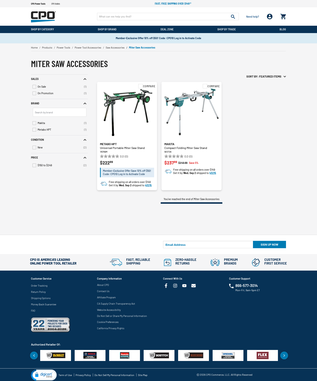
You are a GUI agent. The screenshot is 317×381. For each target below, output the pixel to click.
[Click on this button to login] (270, 16)
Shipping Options (41, 298)
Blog (283, 29)
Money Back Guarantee (43, 304)
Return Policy (38, 291)
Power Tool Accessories (88, 47)
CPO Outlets (55, 3)
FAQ (33, 310)
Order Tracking (39, 285)
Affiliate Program (106, 297)
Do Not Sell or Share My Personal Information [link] (122, 315)
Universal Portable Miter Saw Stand (122, 148)
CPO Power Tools (38, 3)
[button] (59, 78)
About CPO (103, 284)
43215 (148, 185)
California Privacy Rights (110, 328)
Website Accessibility (109, 309)
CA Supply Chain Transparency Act (116, 303)
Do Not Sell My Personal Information (114, 375)
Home (34, 47)
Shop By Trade (226, 29)
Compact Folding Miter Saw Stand (185, 148)
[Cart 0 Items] (283, 15)
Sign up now (269, 244)
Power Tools (63, 47)
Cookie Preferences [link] (108, 322)
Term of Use (65, 375)
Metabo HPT (108, 144)
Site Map (142, 375)
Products (47, 47)
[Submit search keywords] (233, 16)
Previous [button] (34, 355)
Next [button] (284, 355)
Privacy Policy (83, 375)
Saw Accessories (115, 47)
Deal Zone (167, 29)
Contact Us (103, 291)
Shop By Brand (107, 29)
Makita (169, 144)
